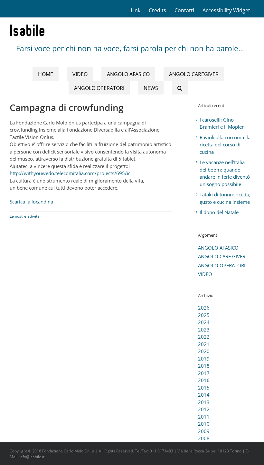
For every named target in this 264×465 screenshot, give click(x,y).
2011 (204, 416)
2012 (204, 409)
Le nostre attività (25, 216)
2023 (204, 329)
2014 (204, 394)
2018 (204, 365)
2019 (204, 358)
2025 (204, 315)
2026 (204, 307)
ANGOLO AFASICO (218, 247)
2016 (204, 380)
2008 (204, 438)
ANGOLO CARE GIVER (221, 256)
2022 (204, 336)
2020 (204, 351)
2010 (204, 423)
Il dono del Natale (219, 212)
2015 (204, 387)
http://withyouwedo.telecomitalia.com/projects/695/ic (70, 173)
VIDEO (205, 274)
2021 (204, 344)
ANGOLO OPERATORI (221, 265)
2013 (204, 402)
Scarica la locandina (31, 201)
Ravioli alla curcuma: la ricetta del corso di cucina (225, 144)
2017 (204, 373)
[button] (180, 87)
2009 (204, 431)
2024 (204, 322)
